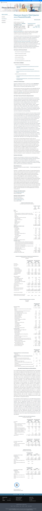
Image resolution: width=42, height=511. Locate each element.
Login (40, 0)
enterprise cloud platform (18, 31)
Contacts (21, 494)
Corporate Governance (32, 500)
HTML (34, 27)
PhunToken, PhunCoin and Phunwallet (24, 41)
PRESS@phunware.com (20, 192)
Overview (3, 16)
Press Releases (4, 18)
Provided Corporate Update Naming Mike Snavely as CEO (25, 69)
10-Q (28, 26)
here (21, 92)
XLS (36, 27)
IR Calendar (3, 20)
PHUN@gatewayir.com (20, 199)
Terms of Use (31, 509)
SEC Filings (30, 499)
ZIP (39, 27)
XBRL (28, 27)
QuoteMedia (28, 509)
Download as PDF (37, 19)
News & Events (31, 498)
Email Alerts (3, 22)
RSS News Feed (27, 494)
